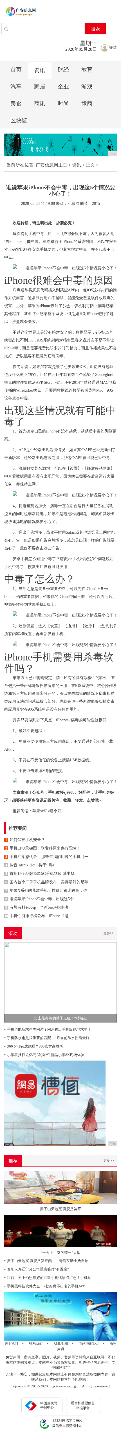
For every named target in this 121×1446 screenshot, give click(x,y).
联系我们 (35, 1343)
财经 (63, 69)
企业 (63, 86)
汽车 (16, 86)
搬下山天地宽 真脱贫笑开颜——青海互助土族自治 (46, 1261)
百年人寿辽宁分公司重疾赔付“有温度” (36, 1269)
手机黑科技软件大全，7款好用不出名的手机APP (44, 1286)
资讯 (39, 70)
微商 (87, 103)
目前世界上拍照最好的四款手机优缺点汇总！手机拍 (47, 1278)
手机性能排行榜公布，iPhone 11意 (37, 916)
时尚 (63, 103)
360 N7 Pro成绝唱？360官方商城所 (33, 1046)
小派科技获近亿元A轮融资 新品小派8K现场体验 (44, 1055)
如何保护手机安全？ (25, 840)
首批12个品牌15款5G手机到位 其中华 (40, 873)
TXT (95, 1343)
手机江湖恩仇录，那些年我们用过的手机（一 (46, 857)
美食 (16, 103)
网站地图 (85, 1343)
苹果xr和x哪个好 (46, 811)
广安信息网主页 (51, 165)
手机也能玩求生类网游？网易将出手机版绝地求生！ (47, 1029)
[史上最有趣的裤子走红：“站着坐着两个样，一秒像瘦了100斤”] (60, 982)
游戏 (87, 86)
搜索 (95, 28)
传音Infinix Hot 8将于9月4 (29, 865)
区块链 (18, 120)
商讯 (39, 103)
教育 (87, 69)
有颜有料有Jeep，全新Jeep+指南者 (37, 907)
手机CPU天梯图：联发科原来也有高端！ (42, 848)
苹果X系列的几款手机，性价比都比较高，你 (46, 890)
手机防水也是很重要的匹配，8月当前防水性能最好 (46, 1038)
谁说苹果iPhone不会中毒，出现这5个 (39, 899)
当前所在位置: (20, 165)
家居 (39, 86)
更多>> (108, 933)
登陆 (113, 47)
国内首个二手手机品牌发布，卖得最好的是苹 (46, 882)
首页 (16, 69)
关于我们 (11, 1343)
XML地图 (60, 1343)
